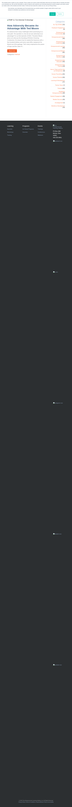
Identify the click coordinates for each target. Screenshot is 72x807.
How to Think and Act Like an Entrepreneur (57, 70)
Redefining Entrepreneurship (59, 92)
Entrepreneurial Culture (58, 37)
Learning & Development (58, 80)
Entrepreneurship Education (60, 60)
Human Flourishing (57, 74)
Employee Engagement (58, 27)
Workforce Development (58, 106)
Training (9, 135)
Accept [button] (52, 14)
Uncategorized (59, 102)
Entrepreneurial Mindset (58, 51)
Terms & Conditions (30, 802)
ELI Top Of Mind (57, 24)
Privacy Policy (22, 802)
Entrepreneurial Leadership (60, 42)
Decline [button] (60, 14)
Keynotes (9, 129)
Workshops (10, 132)
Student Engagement (56, 96)
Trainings (40, 129)
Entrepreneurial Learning (58, 46)
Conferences (41, 132)
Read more (12, 51)
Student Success (57, 99)
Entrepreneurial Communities (60, 33)
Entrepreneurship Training (60, 65)
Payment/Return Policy (41, 802)
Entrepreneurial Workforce (60, 56)
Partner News (59, 85)
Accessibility (51, 802)
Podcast (17, 54)
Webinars (40, 135)
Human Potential (57, 77)
